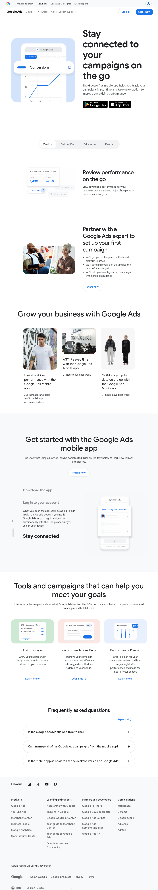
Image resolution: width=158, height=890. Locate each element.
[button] (79, 723)
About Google (38, 868)
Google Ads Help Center (61, 809)
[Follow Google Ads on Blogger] (29, 776)
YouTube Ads (18, 803)
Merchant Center (21, 809)
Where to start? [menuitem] (25, 3)
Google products (61, 868)
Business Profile (20, 815)
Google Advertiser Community (58, 837)
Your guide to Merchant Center (61, 817)
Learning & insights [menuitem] (61, 3)
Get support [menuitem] (81, 3)
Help (18, 879)
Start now (144, 11)
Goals (29, 11)
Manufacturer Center (24, 827)
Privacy (79, 868)
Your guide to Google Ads (59, 827)
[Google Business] (8, 3)
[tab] (47, 144)
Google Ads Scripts (93, 809)
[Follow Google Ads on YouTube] (46, 776)
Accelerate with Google (61, 797)
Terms (90, 868)
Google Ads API (91, 825)
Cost (53, 11)
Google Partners (92, 797)
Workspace (124, 797)
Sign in (126, 11)
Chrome (122, 803)
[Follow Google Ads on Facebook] (55, 776)
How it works (42, 11)
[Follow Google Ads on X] (38, 776)
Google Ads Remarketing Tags (92, 817)
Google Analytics (21, 821)
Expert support (67, 11)
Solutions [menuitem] (42, 3)
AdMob (122, 821)
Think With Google (58, 803)
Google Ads (18, 797)
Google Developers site (96, 803)
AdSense (123, 815)
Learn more (32, 670)
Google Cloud (126, 809)
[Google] (17, 869)
